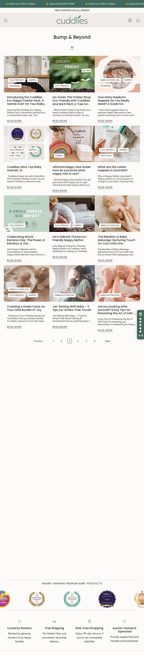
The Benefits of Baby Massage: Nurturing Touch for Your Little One (116, 240)
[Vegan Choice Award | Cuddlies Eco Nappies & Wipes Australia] (21, 599)
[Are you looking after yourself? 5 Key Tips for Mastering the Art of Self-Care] (117, 283)
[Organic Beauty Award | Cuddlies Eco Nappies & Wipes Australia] (56, 599)
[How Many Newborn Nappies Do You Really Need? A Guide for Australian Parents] (117, 74)
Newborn (15, 86)
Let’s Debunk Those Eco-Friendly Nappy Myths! (70, 238)
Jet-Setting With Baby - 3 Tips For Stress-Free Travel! (72, 308)
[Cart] (138, 20)
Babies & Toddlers (110, 80)
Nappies (33, 80)
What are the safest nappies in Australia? (113, 168)
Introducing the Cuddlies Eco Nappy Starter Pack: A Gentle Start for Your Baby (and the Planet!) (25, 101)
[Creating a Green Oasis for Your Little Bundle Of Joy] (26, 283)
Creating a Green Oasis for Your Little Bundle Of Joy (26, 308)
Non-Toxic (15, 156)
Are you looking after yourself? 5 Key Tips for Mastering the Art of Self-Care (116, 310)
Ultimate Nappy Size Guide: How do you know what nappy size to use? (72, 170)
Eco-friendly (17, 80)
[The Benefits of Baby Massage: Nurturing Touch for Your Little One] (117, 213)
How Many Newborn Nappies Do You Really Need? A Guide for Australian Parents (113, 101)
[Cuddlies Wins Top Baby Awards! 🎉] (26, 144)
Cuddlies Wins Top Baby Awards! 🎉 (24, 168)
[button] (140, 325)
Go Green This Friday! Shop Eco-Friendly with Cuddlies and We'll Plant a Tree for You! (72, 101)
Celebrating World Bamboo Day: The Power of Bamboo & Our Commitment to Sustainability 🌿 (26, 240)
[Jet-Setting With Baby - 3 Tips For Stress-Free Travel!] (72, 283)
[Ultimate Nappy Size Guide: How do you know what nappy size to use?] (72, 144)
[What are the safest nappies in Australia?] (117, 144)
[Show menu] (5, 20)
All (72, 47)
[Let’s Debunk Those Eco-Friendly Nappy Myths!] (72, 213)
